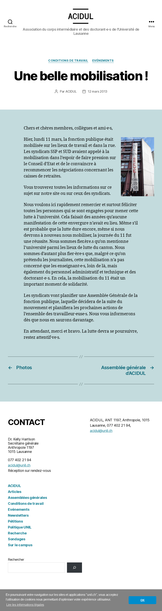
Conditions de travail (68, 60)
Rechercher (16, 559)
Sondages (16, 539)
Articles (14, 492)
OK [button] (142, 600)
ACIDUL (70, 91)
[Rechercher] (74, 567)
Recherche (17, 533)
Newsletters (18, 515)
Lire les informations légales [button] (25, 604)
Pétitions (15, 521)
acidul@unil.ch (19, 465)
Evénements (103, 60)
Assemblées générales (27, 498)
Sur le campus (20, 545)
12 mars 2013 (97, 91)
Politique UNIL (19, 527)
